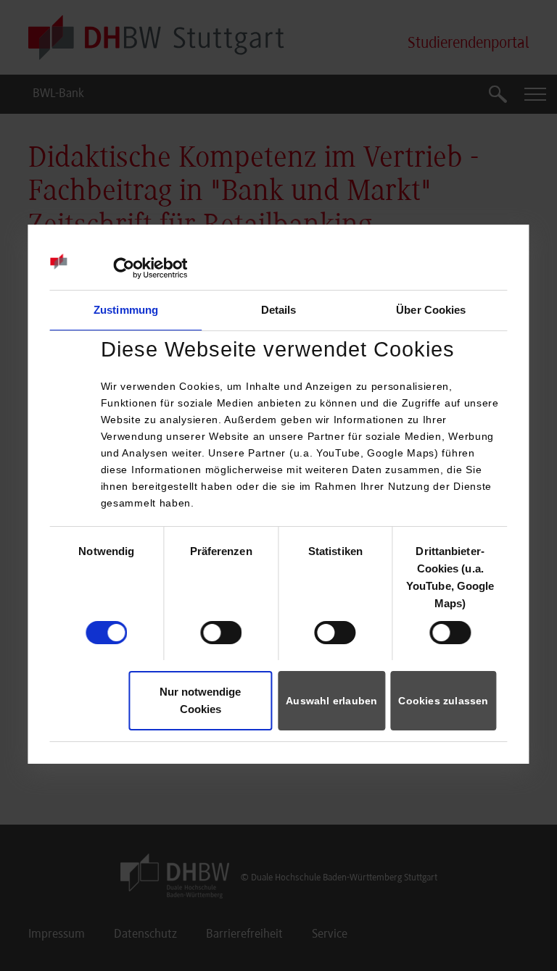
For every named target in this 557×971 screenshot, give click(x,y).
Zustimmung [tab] (126, 310)
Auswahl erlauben (331, 701)
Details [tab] (279, 310)
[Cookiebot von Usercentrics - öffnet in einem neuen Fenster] (123, 268)
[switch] (221, 632)
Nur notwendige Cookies (200, 700)
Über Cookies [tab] (431, 310)
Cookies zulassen (443, 701)
